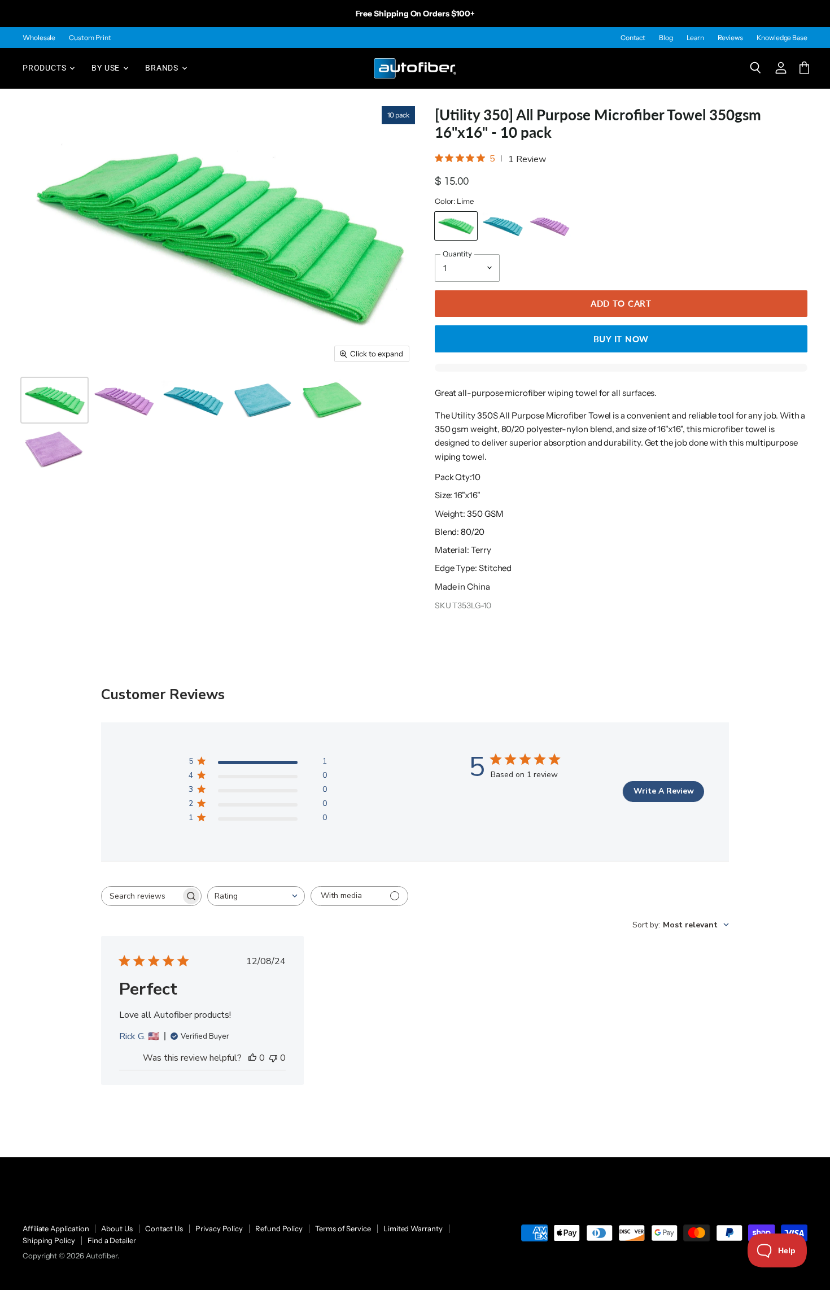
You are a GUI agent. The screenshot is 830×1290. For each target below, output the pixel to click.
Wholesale (39, 38)
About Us (116, 1228)
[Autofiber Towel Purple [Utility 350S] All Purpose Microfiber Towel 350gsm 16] (124, 400)
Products (45, 67)
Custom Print (90, 38)
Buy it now (621, 339)
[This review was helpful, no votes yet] (252, 1058)
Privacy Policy (219, 1228)
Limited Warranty (413, 1228)
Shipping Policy (49, 1240)
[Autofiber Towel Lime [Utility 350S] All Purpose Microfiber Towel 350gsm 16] (54, 400)
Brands (163, 67)
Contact (633, 38)
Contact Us (164, 1228)
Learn (695, 38)
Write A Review (664, 791)
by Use (106, 67)
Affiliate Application (56, 1228)
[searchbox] (141, 896)
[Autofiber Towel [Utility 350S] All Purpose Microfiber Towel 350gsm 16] (263, 400)
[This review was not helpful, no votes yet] (273, 1058)
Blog (666, 38)
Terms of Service (343, 1228)
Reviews (730, 38)
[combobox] (256, 896)
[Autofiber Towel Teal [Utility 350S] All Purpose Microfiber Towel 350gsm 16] (193, 400)
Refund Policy (279, 1228)
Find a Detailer (112, 1240)
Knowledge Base (782, 38)
